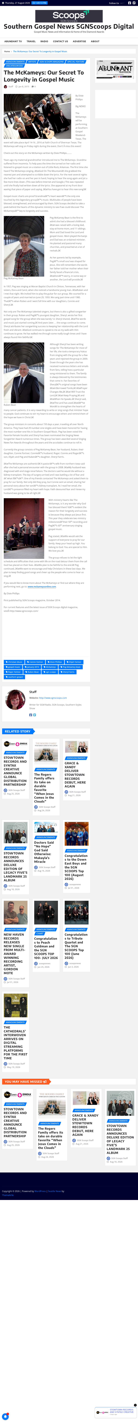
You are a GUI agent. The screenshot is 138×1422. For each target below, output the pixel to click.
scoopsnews (75, 884)
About (95, 41)
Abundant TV (13, 41)
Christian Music (15, 662)
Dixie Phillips (56, 662)
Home (7, 51)
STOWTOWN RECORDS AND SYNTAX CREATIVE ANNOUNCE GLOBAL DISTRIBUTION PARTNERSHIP (15, 771)
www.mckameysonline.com (42, 586)
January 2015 (33, 667)
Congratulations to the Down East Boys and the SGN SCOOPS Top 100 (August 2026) (76, 867)
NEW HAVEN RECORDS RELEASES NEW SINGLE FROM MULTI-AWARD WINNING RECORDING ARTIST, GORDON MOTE (14, 954)
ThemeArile (8, 1195)
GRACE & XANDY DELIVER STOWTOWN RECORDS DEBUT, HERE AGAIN (75, 774)
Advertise (79, 41)
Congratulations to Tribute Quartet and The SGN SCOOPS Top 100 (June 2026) (76, 946)
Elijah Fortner (75, 662)
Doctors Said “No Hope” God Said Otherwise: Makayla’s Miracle (44, 852)
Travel (31, 41)
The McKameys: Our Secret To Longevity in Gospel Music (40, 51)
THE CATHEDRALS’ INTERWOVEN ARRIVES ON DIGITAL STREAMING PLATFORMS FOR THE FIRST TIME (15, 1042)
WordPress (40, 1191)
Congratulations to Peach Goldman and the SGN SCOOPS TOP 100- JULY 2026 (46, 948)
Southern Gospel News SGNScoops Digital (69, 26)
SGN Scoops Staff (16, 790)
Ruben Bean (33, 672)
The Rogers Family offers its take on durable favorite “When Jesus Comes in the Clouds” (44, 788)
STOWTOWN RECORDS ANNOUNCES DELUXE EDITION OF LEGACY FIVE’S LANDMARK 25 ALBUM (15, 866)
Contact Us (60, 41)
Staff (10, 86)
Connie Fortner (36, 662)
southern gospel (15, 677)
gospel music (14, 667)
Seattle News (54, 1191)
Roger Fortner (14, 672)
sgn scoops (51, 672)
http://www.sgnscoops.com (53, 697)
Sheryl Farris (68, 672)
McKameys (51, 667)
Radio (44, 41)
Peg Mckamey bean (72, 667)
